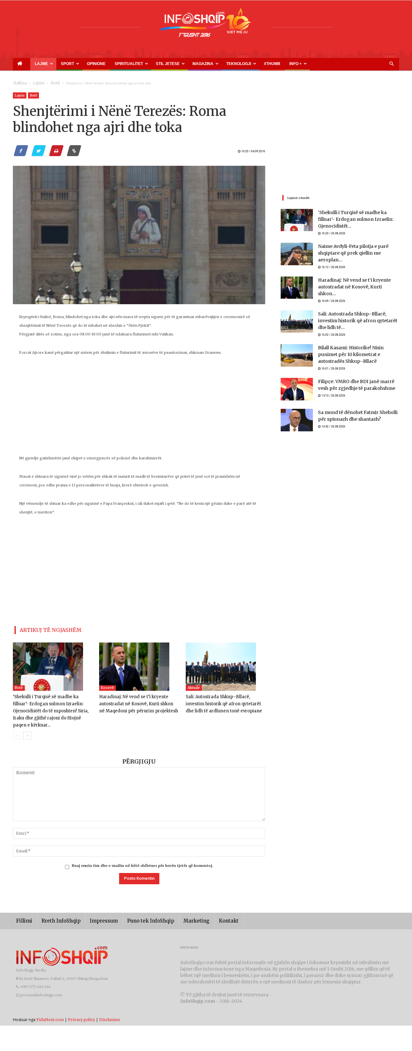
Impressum (94, 911)
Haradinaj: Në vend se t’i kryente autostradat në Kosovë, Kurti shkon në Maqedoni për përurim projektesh (136, 701)
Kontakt (206, 911)
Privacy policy (81, 1009)
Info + (224, 63)
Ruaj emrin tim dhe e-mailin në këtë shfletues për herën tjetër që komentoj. (142, 856)
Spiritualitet (96, 63)
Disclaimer (109, 1009)
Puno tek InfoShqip (137, 911)
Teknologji (183, 63)
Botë (48, 83)
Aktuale (194, 685)
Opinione (72, 63)
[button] (391, 64)
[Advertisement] (139, 409)
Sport (52, 63)
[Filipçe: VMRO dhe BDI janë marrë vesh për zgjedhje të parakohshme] (297, 378)
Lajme (31, 63)
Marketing (177, 911)
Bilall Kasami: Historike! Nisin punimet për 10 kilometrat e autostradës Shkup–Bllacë (356, 343)
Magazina (155, 63)
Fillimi (23, 911)
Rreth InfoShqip (56, 911)
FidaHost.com (50, 1009)
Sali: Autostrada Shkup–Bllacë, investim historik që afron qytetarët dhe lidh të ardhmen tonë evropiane (224, 701)
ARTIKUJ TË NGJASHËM (43, 628)
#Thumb (208, 63)
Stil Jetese (127, 63)
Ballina (19, 83)
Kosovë (107, 685)
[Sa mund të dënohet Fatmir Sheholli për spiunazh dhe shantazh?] (297, 409)
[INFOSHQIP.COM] (206, 24)
